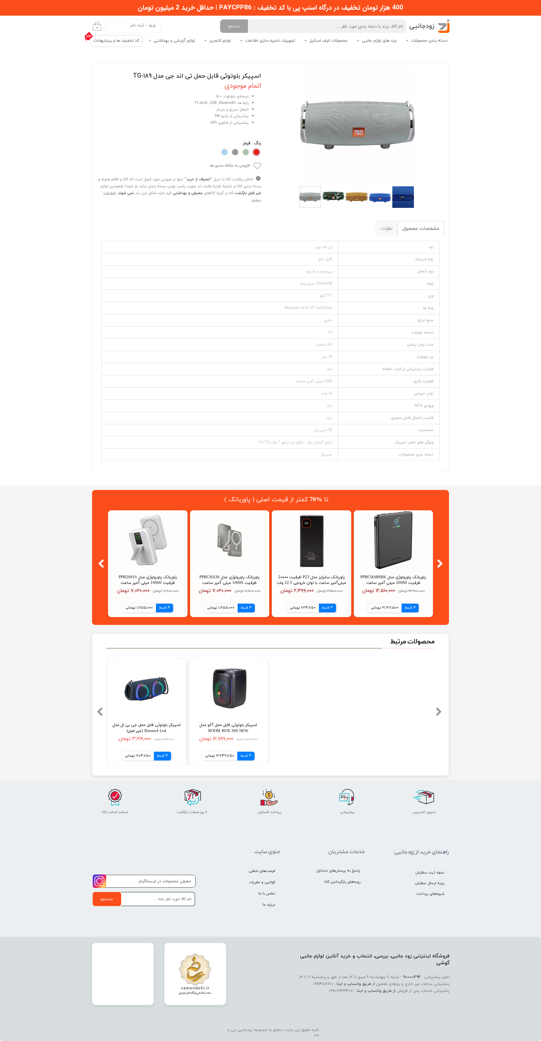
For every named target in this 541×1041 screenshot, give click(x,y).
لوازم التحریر (220, 41)
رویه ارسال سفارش (429, 883)
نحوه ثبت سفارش (429, 872)
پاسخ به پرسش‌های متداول (338, 870)
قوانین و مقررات (262, 882)
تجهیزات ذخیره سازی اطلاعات (270, 41)
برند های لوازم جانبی (379, 41)
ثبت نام (137, 25)
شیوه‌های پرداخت (430, 893)
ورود (152, 25)
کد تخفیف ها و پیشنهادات (116, 41)
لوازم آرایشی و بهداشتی (174, 41)
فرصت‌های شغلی (262, 871)
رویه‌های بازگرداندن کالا (342, 881)
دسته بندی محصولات (429, 41)
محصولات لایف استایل (329, 41)
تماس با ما (266, 893)
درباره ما (269, 904)
